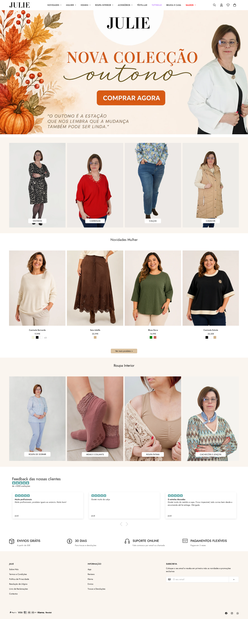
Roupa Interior (103, 5)
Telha (155, 337)
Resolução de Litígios (18, 584)
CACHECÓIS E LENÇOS (210, 454)
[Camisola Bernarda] (37, 288)
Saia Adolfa (95, 330)
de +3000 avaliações (21, 486)
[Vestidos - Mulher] (37, 185)
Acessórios (124, 5)
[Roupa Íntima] (153, 418)
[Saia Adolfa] (95, 288)
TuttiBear (157, 5)
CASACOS (210, 220)
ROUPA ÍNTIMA (152, 454)
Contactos (13, 593)
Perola (29, 337)
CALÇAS (153, 220)
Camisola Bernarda (37, 330)
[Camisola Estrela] (211, 288)
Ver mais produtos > (124, 351)
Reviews (91, 574)
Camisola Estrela (211, 330)
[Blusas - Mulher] (95, 185)
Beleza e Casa (173, 5)
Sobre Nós (14, 569)
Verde (151, 337)
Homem (84, 5)
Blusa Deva (153, 330)
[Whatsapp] (238, 613)
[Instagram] (232, 613)
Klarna (90, 579)
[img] (125, 483)
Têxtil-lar (142, 5)
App (89, 569)
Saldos (189, 5)
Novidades (53, 5)
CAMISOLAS (95, 220)
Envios (90, 584)
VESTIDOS (37, 220)
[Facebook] (226, 613)
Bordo (41, 337)
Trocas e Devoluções (96, 588)
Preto (37, 337)
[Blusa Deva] (153, 288)
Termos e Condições (18, 574)
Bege (33, 337)
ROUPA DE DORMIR (37, 454)
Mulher (70, 5)
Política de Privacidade (19, 579)
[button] (234, 5)
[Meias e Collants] (95, 418)
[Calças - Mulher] (153, 185)
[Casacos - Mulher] (211, 185)
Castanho (95, 337)
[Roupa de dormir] (37, 418)
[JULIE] (19, 5)
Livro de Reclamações (18, 588)
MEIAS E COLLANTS (95, 454)
